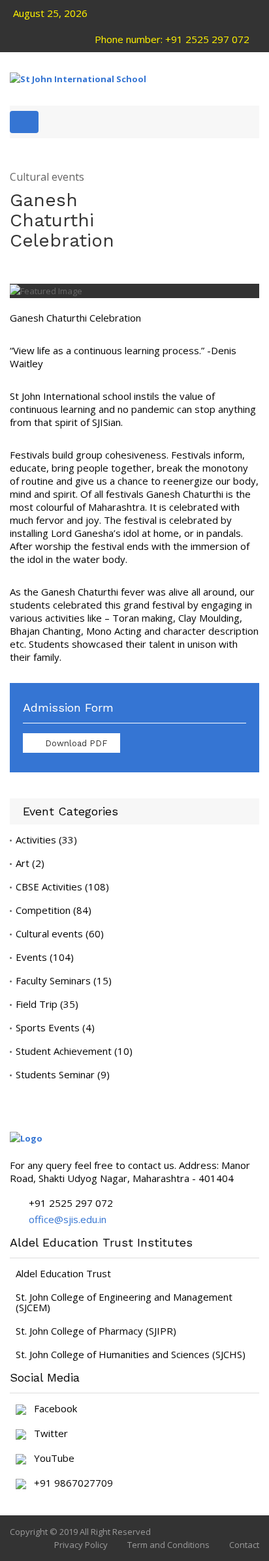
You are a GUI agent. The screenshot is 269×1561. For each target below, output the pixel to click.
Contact (244, 1545)
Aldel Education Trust (63, 1273)
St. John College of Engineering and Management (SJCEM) (124, 1302)
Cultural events (47, 177)
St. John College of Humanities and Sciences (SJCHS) (130, 1354)
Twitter (47, 1434)
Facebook (51, 1409)
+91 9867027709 (69, 1483)
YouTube (50, 1458)
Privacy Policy (81, 1545)
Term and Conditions (168, 1545)
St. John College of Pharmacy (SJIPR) (96, 1331)
